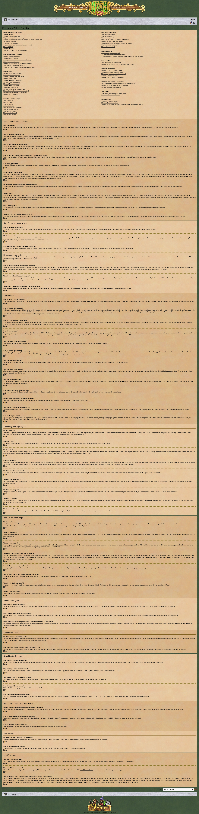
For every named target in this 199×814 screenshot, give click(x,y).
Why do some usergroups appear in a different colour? (116, 43)
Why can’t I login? (8, 34)
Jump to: (159, 789)
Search (193, 19)
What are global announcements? (12, 107)
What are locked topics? (10, 113)
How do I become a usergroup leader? (112, 41)
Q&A (85, 7)
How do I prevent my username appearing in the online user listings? (22, 39)
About (76, 7)
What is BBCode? (8, 100)
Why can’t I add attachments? (11, 85)
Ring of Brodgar (12, 19)
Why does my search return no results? (112, 72)
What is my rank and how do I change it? (14, 65)
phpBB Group (55, 761)
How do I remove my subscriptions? (111, 87)
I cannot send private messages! (110, 53)
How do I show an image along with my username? (17, 63)
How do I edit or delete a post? (11, 75)
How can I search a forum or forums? (111, 70)
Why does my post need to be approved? (14, 92)
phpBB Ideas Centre (86, 770)
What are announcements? (11, 109)
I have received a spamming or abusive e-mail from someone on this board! (122, 56)
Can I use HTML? (8, 102)
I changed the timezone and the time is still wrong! (17, 60)
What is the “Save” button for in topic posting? (16, 91)
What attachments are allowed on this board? (114, 93)
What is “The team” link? (108, 47)
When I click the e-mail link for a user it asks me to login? (19, 67)
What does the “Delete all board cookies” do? (16, 50)
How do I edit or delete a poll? (11, 82)
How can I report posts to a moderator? (14, 89)
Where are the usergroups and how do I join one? (115, 39)
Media (81, 7)
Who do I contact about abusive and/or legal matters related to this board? (122, 104)
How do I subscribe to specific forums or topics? (114, 85)
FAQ (194, 23)
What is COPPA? (8, 47)
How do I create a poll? (9, 78)
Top (6, 129)
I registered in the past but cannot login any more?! (17, 45)
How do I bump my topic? (10, 94)
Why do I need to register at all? (12, 36)
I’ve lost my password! (9, 41)
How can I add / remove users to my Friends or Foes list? (117, 64)
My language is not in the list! (11, 62)
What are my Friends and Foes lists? (111, 62)
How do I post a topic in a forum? (12, 73)
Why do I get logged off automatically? (14, 38)
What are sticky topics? (10, 111)
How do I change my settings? (11, 56)
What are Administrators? (108, 34)
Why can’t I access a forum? (11, 83)
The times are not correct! (10, 58)
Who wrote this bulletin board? (109, 101)
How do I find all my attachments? (110, 95)
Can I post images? (8, 105)
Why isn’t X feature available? (109, 102)
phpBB (92, 812)
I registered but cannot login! (11, 43)
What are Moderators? (107, 36)
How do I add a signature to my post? (13, 76)
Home (71, 7)
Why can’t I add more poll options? (13, 80)
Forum (115, 7)
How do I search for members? (110, 75)
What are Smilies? (8, 104)
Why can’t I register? (9, 48)
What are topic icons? (9, 114)
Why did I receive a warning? (11, 87)
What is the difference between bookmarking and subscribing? (118, 83)
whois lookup (132, 778)
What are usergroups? (107, 38)
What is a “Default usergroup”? (110, 45)
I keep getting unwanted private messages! (113, 54)
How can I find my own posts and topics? (112, 77)
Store (119, 7)
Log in (124, 7)
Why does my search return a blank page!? (113, 74)
